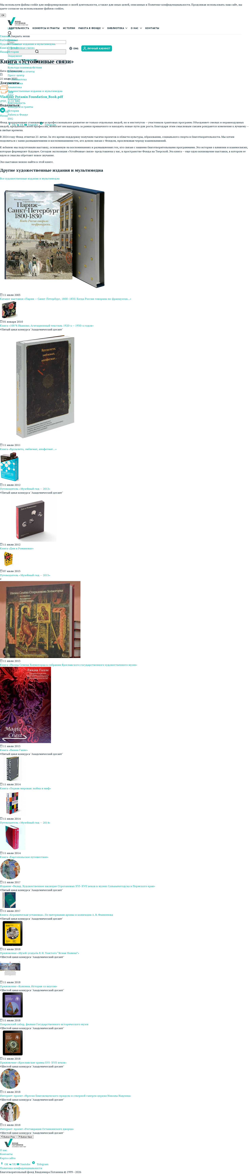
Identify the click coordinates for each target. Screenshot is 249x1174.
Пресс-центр (16, 75)
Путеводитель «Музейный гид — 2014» (25, 822)
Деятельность (19, 28)
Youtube (25, 1164)
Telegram (42, 1164)
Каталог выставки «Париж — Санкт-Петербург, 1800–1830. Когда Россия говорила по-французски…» (65, 299)
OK (3, 15)
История (13, 52)
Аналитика (15, 87)
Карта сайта (7, 1158)
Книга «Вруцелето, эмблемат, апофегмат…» (28, 449)
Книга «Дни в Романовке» (17, 548)
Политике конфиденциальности (169, 4)
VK (7, 112)
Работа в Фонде (18, 114)
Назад (4, 52)
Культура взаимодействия (25, 67)
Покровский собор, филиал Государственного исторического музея (44, 1024)
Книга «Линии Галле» (14, 750)
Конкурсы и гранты (46, 28)
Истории (69, 28)
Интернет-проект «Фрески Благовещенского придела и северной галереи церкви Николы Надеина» (65, 1096)
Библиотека (115, 28)
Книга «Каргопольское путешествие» (24, 857)
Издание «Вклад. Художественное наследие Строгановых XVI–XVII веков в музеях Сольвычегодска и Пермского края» (77, 886)
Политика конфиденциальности (21, 1168)
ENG (10, 118)
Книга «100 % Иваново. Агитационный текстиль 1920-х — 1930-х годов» (47, 325)
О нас (135, 28)
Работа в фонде (89, 28)
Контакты (152, 28)
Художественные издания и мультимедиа (35, 91)
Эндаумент (15, 56)
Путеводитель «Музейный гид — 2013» (25, 575)
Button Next (26, 1137)
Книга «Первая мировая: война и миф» (25, 788)
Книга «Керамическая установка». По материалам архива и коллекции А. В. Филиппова (56, 915)
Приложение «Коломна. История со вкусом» (28, 986)
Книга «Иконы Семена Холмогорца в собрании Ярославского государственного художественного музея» (68, 665)
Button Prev (9, 1137)
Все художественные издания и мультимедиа (29, 178)
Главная (5, 36)
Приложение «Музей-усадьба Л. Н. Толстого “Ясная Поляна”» (39, 953)
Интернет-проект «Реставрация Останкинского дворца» (37, 1129)
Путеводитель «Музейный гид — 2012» (25, 489)
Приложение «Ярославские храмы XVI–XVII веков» (33, 1062)
